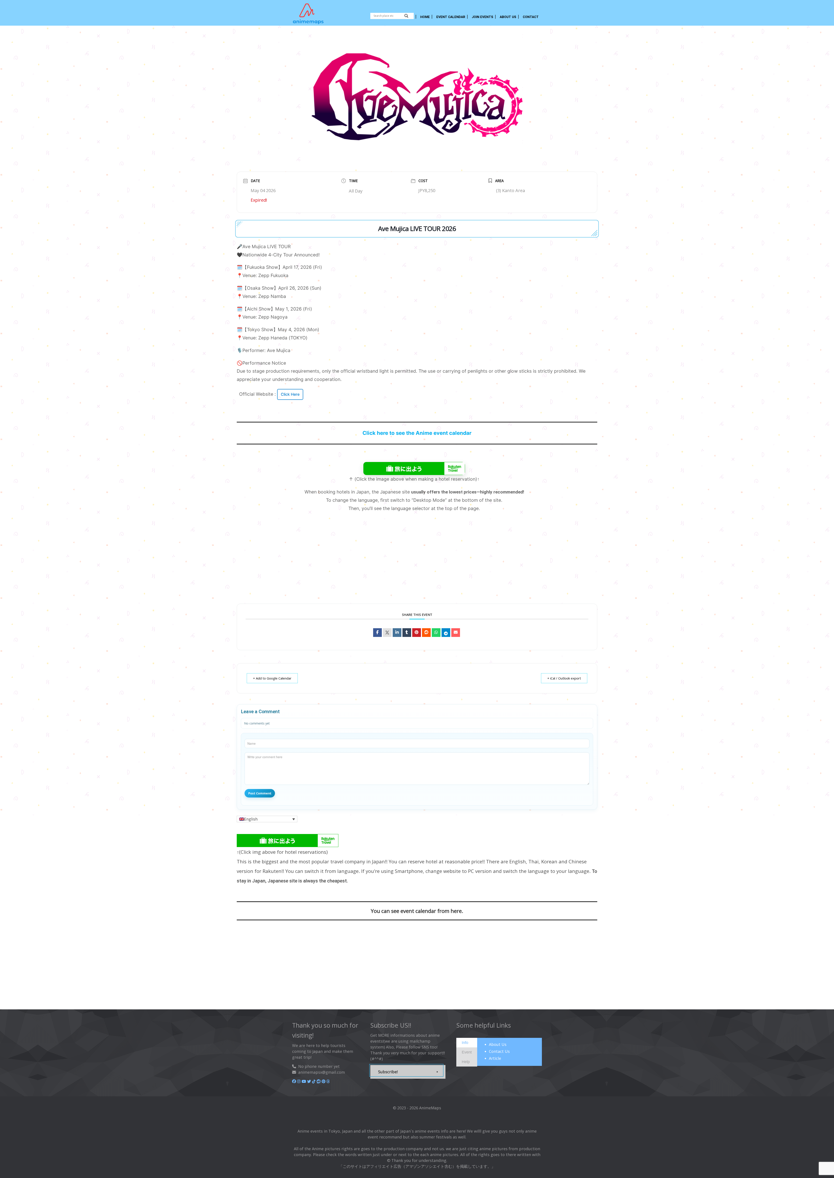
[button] (267, 819)
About (497, 1044)
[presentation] (465, 1042)
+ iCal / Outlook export (564, 678)
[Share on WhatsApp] (436, 632)
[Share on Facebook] (377, 632)
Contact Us (499, 1051)
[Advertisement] (417, 565)
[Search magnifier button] (406, 16)
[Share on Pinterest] (416, 632)
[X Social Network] (387, 632)
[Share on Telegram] (446, 632)
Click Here (290, 394)
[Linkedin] (397, 632)
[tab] (466, 1042)
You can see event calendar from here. (417, 910)
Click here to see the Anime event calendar (417, 433)
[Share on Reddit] (426, 632)
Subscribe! (388, 1071)
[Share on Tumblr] (406, 632)
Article (495, 1058)
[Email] (455, 632)
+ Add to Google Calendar (272, 678)
